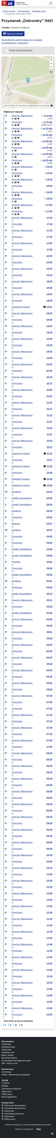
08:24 (49, 772)
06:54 (49, 689)
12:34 (49, 982)
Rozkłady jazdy (8, 1047)
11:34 (49, 931)
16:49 (49, 192)
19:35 (49, 338)
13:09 (49, 1014)
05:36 (49, 619)
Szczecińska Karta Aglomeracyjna (16, 1060)
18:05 (49, 256)
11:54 (49, 950)
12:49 (49, 995)
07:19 (49, 715)
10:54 (49, 899)
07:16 (49, 708)
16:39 (49, 185)
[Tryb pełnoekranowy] (51, 72)
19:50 (49, 351)
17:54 (49, 249)
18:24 (49, 275)
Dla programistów (9, 1097)
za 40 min (47, 147)
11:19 (49, 919)
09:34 (49, 829)
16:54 (49, 198)
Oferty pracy (7, 1094)
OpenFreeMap (9, 106)
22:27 (49, 460)
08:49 (49, 791)
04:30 (49, 511)
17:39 (49, 236)
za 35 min (47, 141)
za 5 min (48, 115)
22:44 (49, 472)
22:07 (49, 447)
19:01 (49, 307)
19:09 (49, 319)
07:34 (49, 727)
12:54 (49, 1001)
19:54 (49, 358)
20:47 (49, 396)
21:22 (49, 415)
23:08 (49, 485)
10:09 (49, 861)
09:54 (49, 848)
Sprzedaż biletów (9, 1058)
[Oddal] (51, 63)
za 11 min (48, 122)
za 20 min (47, 128)
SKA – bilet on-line (9, 1063)
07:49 (49, 740)
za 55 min (47, 160)
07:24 (49, 721)
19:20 (49, 326)
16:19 (49, 166)
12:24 (49, 976)
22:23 (49, 453)
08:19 (49, 766)
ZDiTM (5, 1080)
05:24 (49, 606)
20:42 (49, 389)
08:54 (49, 797)
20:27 (49, 383)
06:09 (49, 651)
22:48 (49, 479)
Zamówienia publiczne (11, 1089)
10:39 (49, 887)
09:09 (49, 810)
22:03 (49, 440)
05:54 (49, 638)
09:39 (49, 836)
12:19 (49, 969)
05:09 (49, 587)
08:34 (49, 778)
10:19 (49, 868)
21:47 (49, 434)
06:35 (49, 670)
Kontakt (5, 1086)
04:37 (49, 523)
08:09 (49, 759)
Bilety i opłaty (7, 1055)
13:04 (49, 1008)
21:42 (49, 428)
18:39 (49, 287)
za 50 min (47, 154)
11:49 (49, 944)
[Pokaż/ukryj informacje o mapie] (51, 105)
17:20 (49, 217)
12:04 (49, 957)
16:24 (49, 173)
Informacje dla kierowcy (15, 1108)
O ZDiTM (5, 1083)
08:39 (49, 785)
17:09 (49, 211)
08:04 (49, 753)
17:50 (49, 243)
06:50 (49, 683)
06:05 (49, 644)
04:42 (49, 536)
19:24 (49, 332)
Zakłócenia (6, 1050)
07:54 (49, 746)
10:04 (49, 855)
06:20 (49, 657)
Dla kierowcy (8, 1069)
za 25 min (47, 134)
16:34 (49, 179)
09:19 (49, 817)
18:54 (49, 300)
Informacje (6, 1044)
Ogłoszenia (7, 1091)
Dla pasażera (8, 1041)
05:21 (49, 600)
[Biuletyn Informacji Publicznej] (38, 1129)
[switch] (6, 50)
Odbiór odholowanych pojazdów (16, 1074)
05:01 (49, 581)
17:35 (49, 230)
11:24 (49, 925)
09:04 (49, 804)
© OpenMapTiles (22, 106)
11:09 (49, 912)
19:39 (49, 345)
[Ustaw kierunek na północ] (51, 67)
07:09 (49, 702)
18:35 (49, 281)
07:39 (49, 734)
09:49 (49, 842)
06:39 (49, 676)
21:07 (49, 409)
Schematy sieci (8, 1052)
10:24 (49, 874)
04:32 (49, 517)
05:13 (49, 593)
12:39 (49, 989)
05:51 (49, 632)
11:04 (49, 906)
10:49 (49, 893)
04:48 (49, 555)
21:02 (49, 402)
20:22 (49, 377)
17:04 (49, 205)
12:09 (49, 963)
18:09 (49, 262)
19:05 (49, 313)
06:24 (49, 664)
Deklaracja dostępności (24, 1129)
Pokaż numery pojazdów (21, 50)
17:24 (49, 224)
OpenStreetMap (43, 106)
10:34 (49, 880)
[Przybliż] (51, 60)
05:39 (49, 625)
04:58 (49, 574)
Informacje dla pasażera (15, 1105)
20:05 (49, 364)
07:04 (49, 695)
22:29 (49, 466)
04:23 (49, 491)
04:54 (49, 568)
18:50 (49, 294)
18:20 (49, 268)
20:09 (49, 370)
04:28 (49, 498)
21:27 (49, 421)
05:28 (49, 613)
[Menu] (50, 3)
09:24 (49, 823)
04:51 (49, 562)
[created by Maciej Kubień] (52, 1134)
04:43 (49, 549)
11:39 (49, 938)
